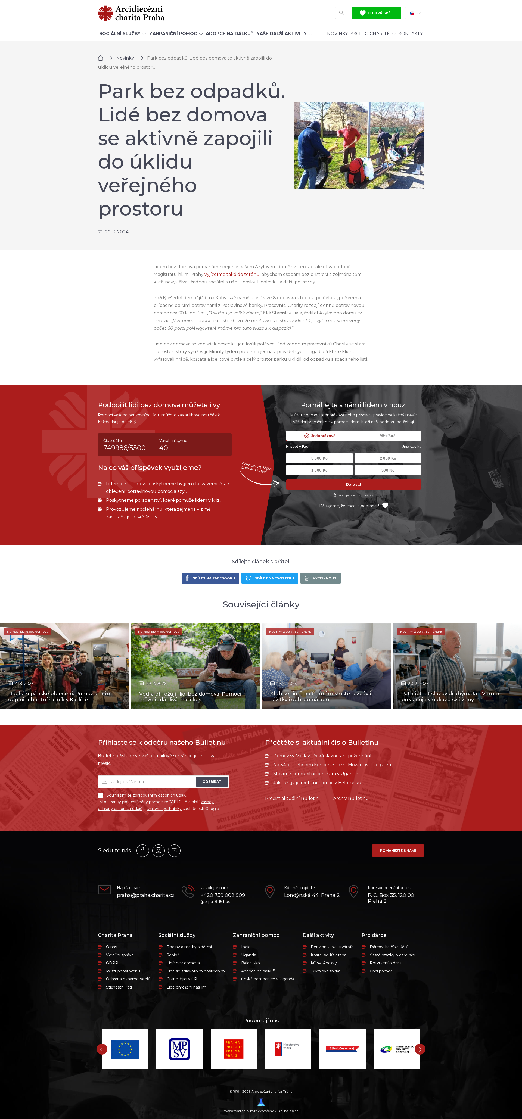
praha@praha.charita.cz (145, 895)
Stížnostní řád (119, 987)
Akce (356, 33)
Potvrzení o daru (385, 963)
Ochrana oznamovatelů (128, 979)
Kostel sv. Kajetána (328, 955)
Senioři (173, 955)
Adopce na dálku (258, 971)
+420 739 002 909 (223, 895)
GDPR (112, 963)
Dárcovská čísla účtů (389, 947)
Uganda (248, 955)
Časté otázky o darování (392, 955)
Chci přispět (380, 13)
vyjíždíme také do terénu (232, 274)
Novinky (337, 33)
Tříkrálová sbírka (325, 971)
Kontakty (411, 33)
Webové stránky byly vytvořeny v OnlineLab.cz (261, 1111)
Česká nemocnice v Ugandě (267, 979)
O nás (111, 947)
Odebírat (212, 782)
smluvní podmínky (164, 808)
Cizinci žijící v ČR (182, 979)
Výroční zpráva (119, 955)
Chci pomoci (381, 971)
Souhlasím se (147, 795)
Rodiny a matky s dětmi (189, 947)
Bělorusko (250, 963)
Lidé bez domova (183, 963)
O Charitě (377, 33)
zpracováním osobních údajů (160, 795)
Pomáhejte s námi (398, 851)
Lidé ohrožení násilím (186, 987)
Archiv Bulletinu (351, 798)
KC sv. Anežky (324, 963)
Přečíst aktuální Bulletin (292, 798)
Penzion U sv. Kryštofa (332, 947)
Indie (246, 947)
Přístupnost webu (123, 971)
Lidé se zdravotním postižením (196, 971)
